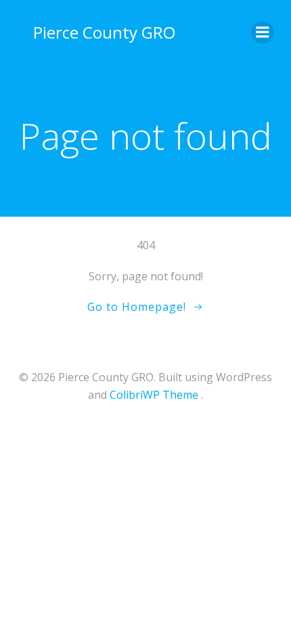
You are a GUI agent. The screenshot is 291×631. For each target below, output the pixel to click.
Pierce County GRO (104, 32)
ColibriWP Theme (154, 394)
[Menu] (262, 32)
